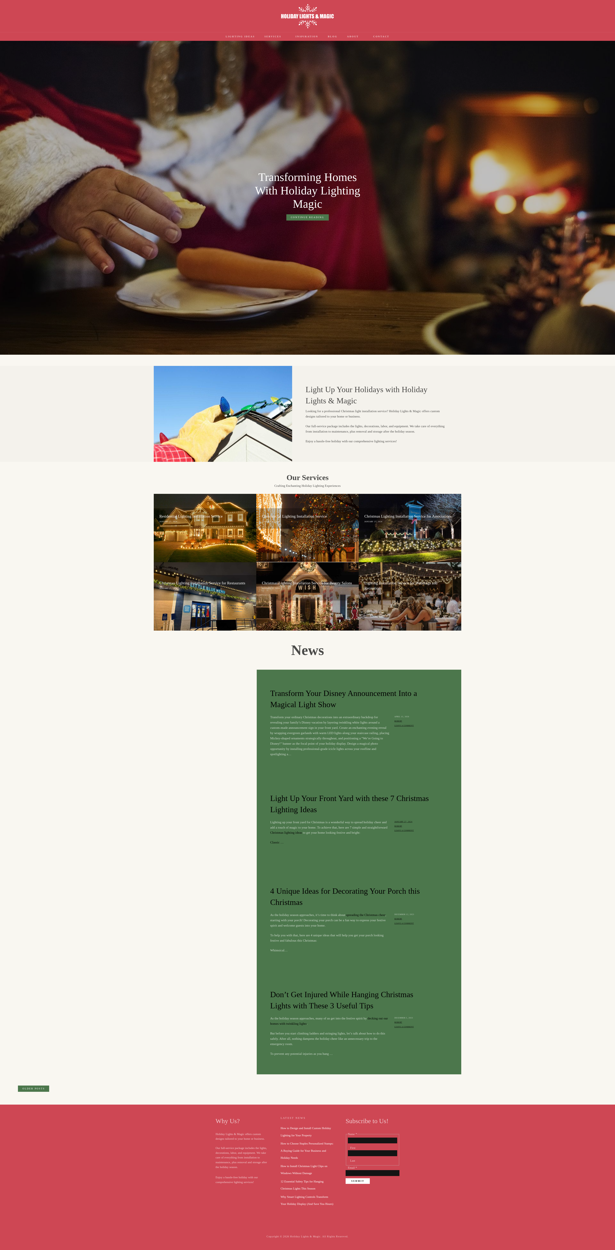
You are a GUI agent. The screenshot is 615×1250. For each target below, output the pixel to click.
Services (272, 36)
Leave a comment (404, 726)
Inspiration (306, 36)
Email (352, 1167)
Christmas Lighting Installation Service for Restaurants (202, 583)
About (353, 36)
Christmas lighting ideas (286, 832)
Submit (357, 1181)
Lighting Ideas (240, 36)
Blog (332, 36)
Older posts (33, 1088)
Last (352, 1160)
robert (398, 721)
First (352, 1147)
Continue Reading (310, 218)
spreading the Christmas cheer (365, 915)
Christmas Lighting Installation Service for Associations (408, 516)
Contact (381, 36)
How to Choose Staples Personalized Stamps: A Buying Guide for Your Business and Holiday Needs (307, 1150)
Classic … (277, 842)
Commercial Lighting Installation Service (294, 516)
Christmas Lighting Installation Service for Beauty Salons (307, 583)
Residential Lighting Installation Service (191, 516)
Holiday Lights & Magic (305, 1236)
